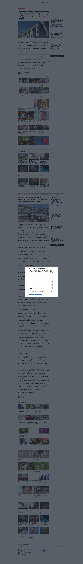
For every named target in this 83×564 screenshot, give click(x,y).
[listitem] (41, 280)
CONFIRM (35, 294)
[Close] (56, 268)
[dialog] (41, 282)
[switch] (52, 282)
